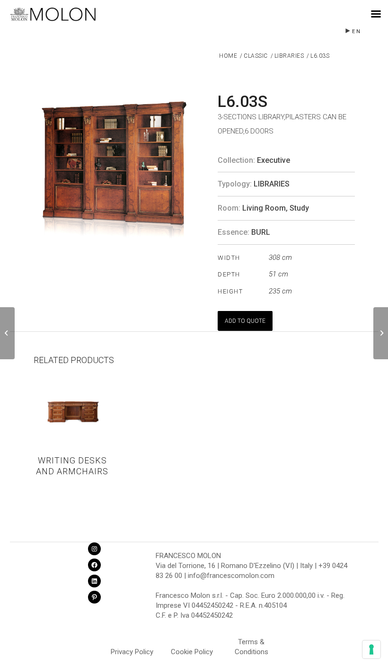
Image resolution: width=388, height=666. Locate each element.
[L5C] (7, 333)
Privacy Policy (132, 652)
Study (299, 208)
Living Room (264, 208)
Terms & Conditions (251, 643)
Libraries (272, 183)
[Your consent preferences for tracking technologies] (371, 649)
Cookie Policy (192, 652)
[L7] (380, 333)
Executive (273, 160)
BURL (260, 232)
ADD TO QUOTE (245, 321)
